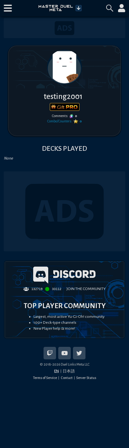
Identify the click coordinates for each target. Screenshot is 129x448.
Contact (67, 378)
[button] (7, 8)
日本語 (69, 371)
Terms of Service (45, 378)
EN (56, 371)
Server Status (86, 378)
